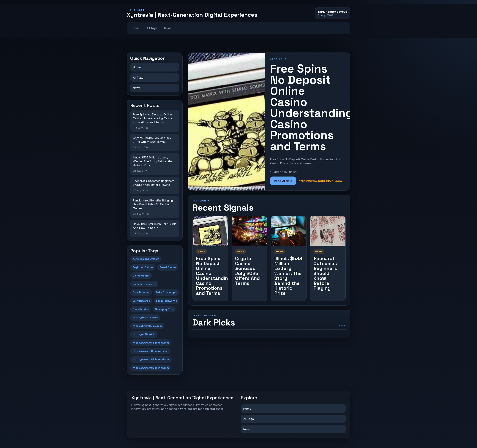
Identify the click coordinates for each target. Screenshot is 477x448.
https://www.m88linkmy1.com (151, 359)
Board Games (167, 267)
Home (136, 28)
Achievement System (145, 258)
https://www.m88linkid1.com (150, 351)
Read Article (283, 181)
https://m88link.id (143, 334)
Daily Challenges (166, 292)
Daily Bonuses (141, 292)
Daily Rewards (141, 300)
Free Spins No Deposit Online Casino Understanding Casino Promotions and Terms (213, 275)
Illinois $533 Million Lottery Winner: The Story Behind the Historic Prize (288, 275)
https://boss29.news (145, 317)
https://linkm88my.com (147, 326)
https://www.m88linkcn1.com (150, 342)
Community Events (144, 284)
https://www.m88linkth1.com (150, 367)
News (167, 28)
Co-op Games (141, 275)
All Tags (152, 28)
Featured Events (166, 300)
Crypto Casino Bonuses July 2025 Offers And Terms (247, 270)
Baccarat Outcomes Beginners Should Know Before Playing (325, 273)
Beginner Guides (142, 267)
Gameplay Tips (164, 309)
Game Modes (140, 309)
